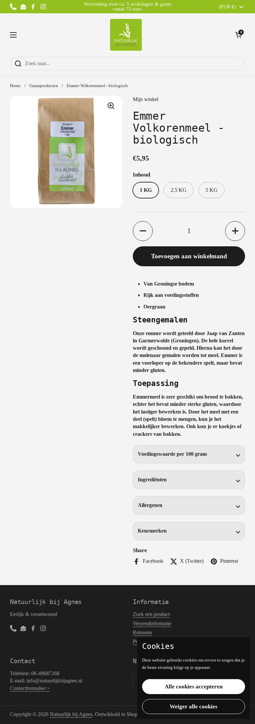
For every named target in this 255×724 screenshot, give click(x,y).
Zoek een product (151, 614)
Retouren (142, 632)
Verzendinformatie (152, 623)
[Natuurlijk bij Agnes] (125, 35)
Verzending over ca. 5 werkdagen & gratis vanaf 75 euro (127, 7)
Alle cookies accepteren (193, 686)
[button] (238, 35)
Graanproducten (43, 85)
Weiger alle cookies (193, 706)
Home (15, 85)
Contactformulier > (30, 688)
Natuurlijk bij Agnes (71, 714)
